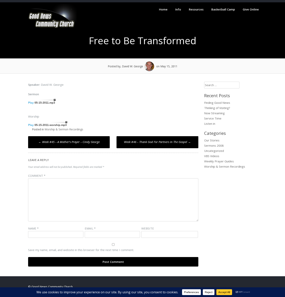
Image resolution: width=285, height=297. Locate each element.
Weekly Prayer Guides (219, 161)
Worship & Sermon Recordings (64, 129)
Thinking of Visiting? (217, 108)
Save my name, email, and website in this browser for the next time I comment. (81, 250)
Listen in (209, 124)
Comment (36, 176)
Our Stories (211, 140)
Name (33, 228)
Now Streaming (214, 113)
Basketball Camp (223, 9)
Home (163, 9)
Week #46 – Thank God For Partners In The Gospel (157, 142)
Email (90, 228)
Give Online (251, 9)
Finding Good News (217, 103)
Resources (196, 9)
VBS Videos (211, 156)
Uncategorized (214, 151)
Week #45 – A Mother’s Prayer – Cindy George (69, 142)
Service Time (212, 118)
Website (147, 228)
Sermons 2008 (214, 145)
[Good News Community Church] (52, 27)
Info (178, 9)
